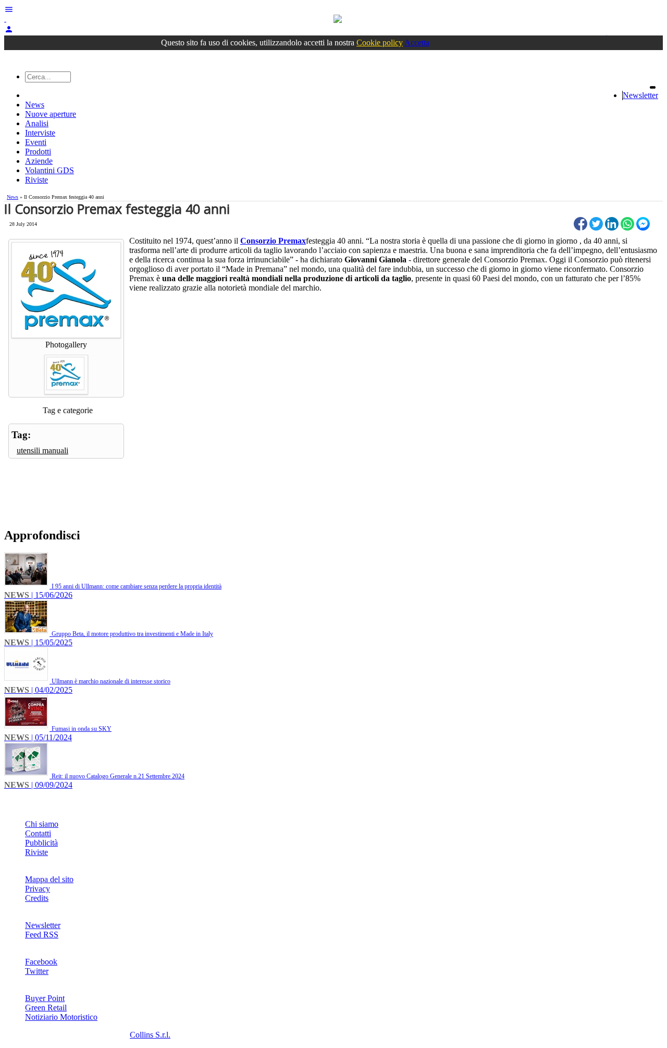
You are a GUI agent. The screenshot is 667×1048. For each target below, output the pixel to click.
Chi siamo (41, 824)
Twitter (36, 971)
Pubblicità (41, 842)
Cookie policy (379, 42)
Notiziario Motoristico (61, 1017)
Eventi (35, 142)
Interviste (40, 132)
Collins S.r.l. (150, 1034)
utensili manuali (42, 450)
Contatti (38, 833)
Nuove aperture (50, 114)
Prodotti (38, 151)
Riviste (36, 179)
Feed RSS (41, 934)
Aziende (39, 160)
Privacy (37, 888)
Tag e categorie (68, 410)
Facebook (41, 961)
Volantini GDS (49, 170)
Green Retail (46, 1007)
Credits (36, 898)
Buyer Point (45, 998)
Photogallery (66, 344)
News (34, 104)
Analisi (36, 123)
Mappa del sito (49, 879)
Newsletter (640, 95)
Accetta (416, 42)
